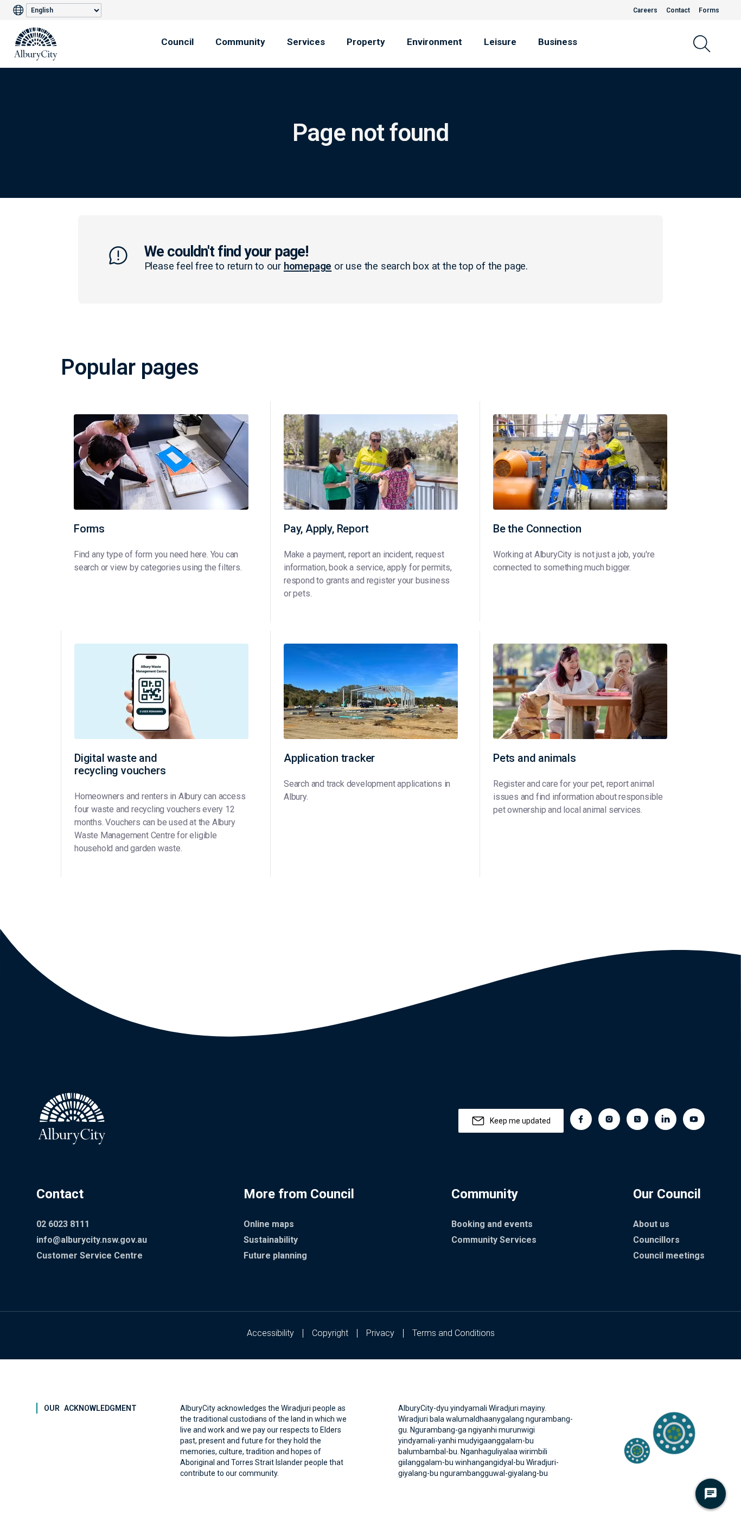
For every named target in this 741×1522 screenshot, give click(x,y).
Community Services (493, 1240)
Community (240, 41)
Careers (645, 10)
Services (306, 41)
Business (557, 41)
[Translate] (19, 10)
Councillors (656, 1240)
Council (177, 41)
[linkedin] (665, 1119)
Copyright (330, 1333)
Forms (709, 10)
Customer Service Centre (89, 1255)
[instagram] (609, 1119)
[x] (637, 1119)
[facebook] (581, 1119)
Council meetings (669, 1255)
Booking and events (492, 1224)
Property (366, 41)
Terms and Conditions (453, 1333)
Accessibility (270, 1333)
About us (651, 1224)
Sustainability (271, 1240)
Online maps (269, 1224)
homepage (307, 266)
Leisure (500, 41)
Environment (434, 41)
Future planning (275, 1255)
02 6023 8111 (63, 1224)
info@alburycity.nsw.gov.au (91, 1240)
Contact (678, 10)
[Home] (36, 44)
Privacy (380, 1333)
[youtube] (694, 1119)
